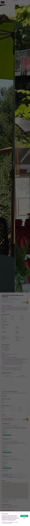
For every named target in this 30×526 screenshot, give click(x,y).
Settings (24, 518)
